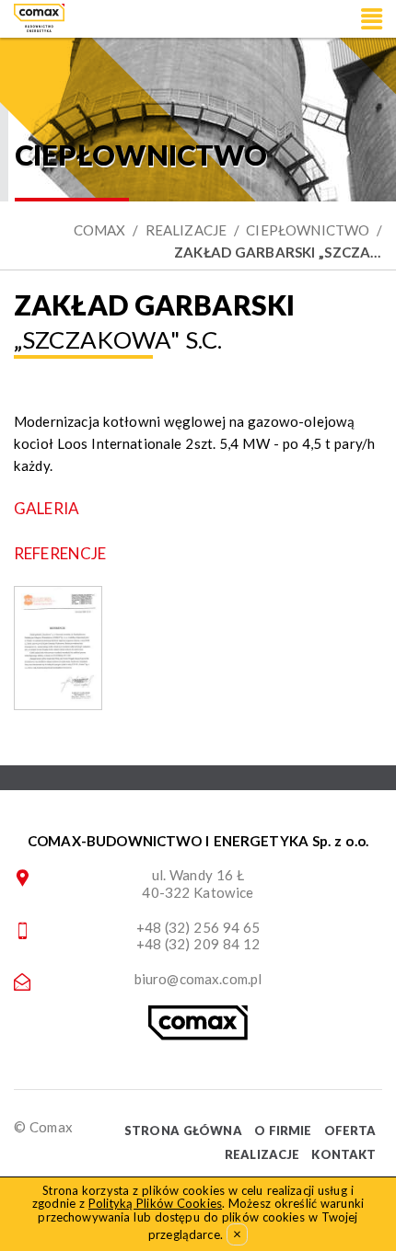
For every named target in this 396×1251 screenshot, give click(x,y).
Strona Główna (183, 1130)
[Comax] (198, 1035)
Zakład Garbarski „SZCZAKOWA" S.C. (278, 252)
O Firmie (283, 1130)
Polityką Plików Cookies (155, 1203)
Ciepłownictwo (307, 230)
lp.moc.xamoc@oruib (198, 978)
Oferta (350, 1130)
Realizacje (186, 230)
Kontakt (343, 1154)
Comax (100, 230)
